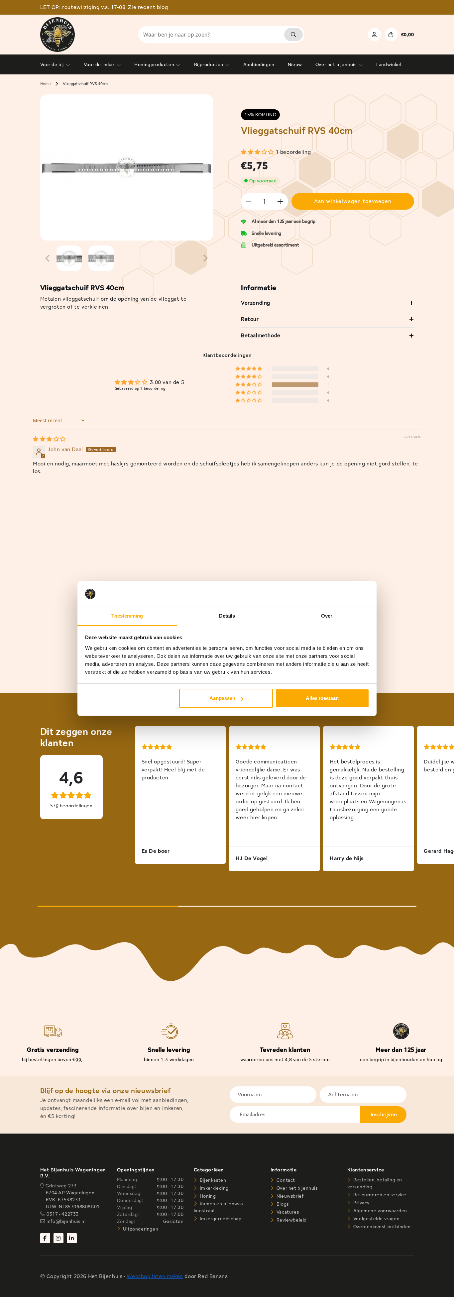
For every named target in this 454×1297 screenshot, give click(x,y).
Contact (285, 1180)
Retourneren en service (379, 1195)
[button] (258, 152)
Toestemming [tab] (127, 616)
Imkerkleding (213, 1188)
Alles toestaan (322, 698)
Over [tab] (326, 616)
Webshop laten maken (155, 1276)
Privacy (361, 1203)
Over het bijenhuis (296, 1188)
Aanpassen (222, 698)
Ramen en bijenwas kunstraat (218, 1207)
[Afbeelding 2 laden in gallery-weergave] (101, 258)
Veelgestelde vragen (375, 1219)
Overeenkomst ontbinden (381, 1227)
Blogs (282, 1204)
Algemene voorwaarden (379, 1211)
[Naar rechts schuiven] (205, 258)
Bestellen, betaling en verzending (374, 1183)
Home (45, 83)
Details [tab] (227, 616)
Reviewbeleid (291, 1220)
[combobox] (221, 34)
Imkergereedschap (219, 1219)
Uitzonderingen (140, 1229)
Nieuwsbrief (289, 1196)
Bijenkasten (212, 1180)
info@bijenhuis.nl (66, 1221)
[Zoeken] (293, 34)
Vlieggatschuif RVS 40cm (85, 83)
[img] (49, 439)
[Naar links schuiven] (47, 258)
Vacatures (287, 1212)
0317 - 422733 (63, 1214)
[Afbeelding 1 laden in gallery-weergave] (69, 258)
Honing (207, 1196)
